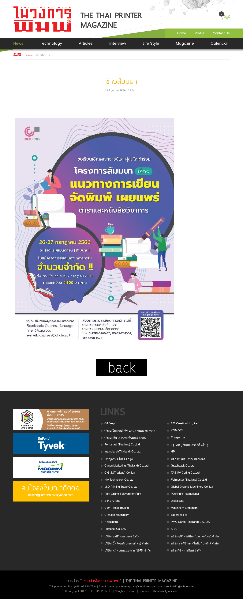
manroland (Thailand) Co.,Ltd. (122, 451)
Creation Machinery (116, 514)
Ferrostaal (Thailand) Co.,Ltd (122, 444)
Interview (117, 43)
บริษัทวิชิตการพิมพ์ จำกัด (186, 550)
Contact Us (221, 33)
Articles (86, 43)
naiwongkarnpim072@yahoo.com (173, 586)
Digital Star (177, 500)
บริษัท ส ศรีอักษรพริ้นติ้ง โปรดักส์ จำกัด (195, 543)
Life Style (151, 43)
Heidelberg (111, 521)
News (18, 43)
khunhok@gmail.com (165, 591)
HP (173, 451)
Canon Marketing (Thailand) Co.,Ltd (126, 465)
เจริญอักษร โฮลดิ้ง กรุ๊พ (118, 459)
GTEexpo (110, 423)
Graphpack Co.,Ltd (182, 465)
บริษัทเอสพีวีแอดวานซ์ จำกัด (121, 536)
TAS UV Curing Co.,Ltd (185, 472)
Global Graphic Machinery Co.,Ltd (192, 486)
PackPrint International (185, 493)
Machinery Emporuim (184, 507)
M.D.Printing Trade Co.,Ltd (120, 486)
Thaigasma (178, 437)
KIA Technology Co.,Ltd (118, 479)
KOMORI (177, 430)
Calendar (219, 43)
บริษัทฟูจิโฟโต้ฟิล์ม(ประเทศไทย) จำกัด (195, 536)
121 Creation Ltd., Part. (185, 423)
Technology (51, 43)
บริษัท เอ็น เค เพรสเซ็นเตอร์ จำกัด (125, 438)
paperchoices (179, 514)
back (121, 368)
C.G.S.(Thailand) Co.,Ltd (119, 472)
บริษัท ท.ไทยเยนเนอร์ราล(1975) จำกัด (127, 550)
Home (181, 33)
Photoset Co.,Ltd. (115, 528)
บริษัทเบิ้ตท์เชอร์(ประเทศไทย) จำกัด (126, 543)
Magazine (185, 43)
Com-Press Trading (116, 507)
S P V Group (112, 500)
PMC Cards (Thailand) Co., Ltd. (190, 521)
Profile (199, 33)
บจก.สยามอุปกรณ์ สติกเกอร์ (188, 459)
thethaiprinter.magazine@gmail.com (129, 586)
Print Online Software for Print (122, 493)
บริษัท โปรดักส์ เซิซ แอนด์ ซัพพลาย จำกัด (129, 431)
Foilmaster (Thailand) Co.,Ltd (189, 479)
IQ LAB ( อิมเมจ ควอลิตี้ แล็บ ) (189, 445)
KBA (174, 528)
